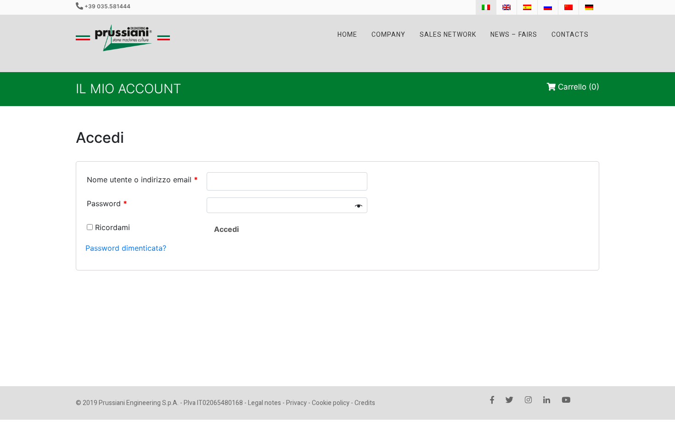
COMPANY (388, 34)
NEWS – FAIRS (513, 34)
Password (107, 203)
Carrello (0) (577, 86)
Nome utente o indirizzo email (142, 179)
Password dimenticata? (125, 248)
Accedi (226, 229)
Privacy (296, 403)
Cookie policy (330, 403)
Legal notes (264, 403)
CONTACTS (570, 34)
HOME (347, 34)
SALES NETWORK (448, 34)
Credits (364, 403)
